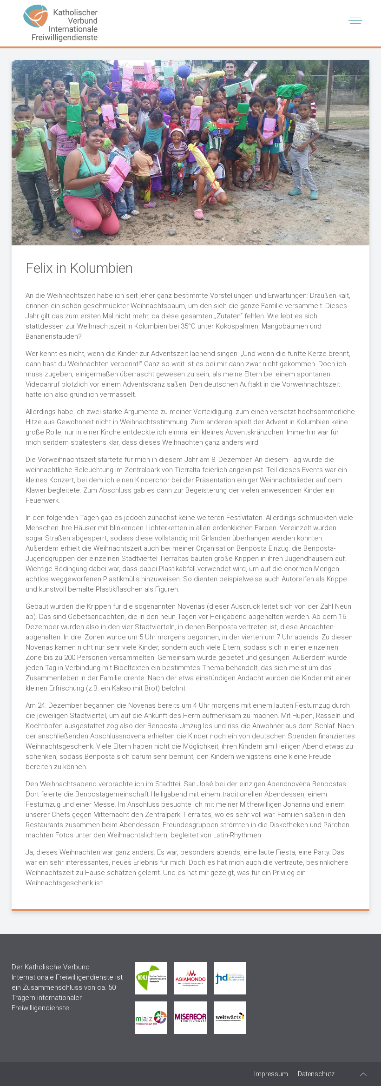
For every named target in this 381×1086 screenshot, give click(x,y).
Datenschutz (316, 1074)
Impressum (271, 1074)
